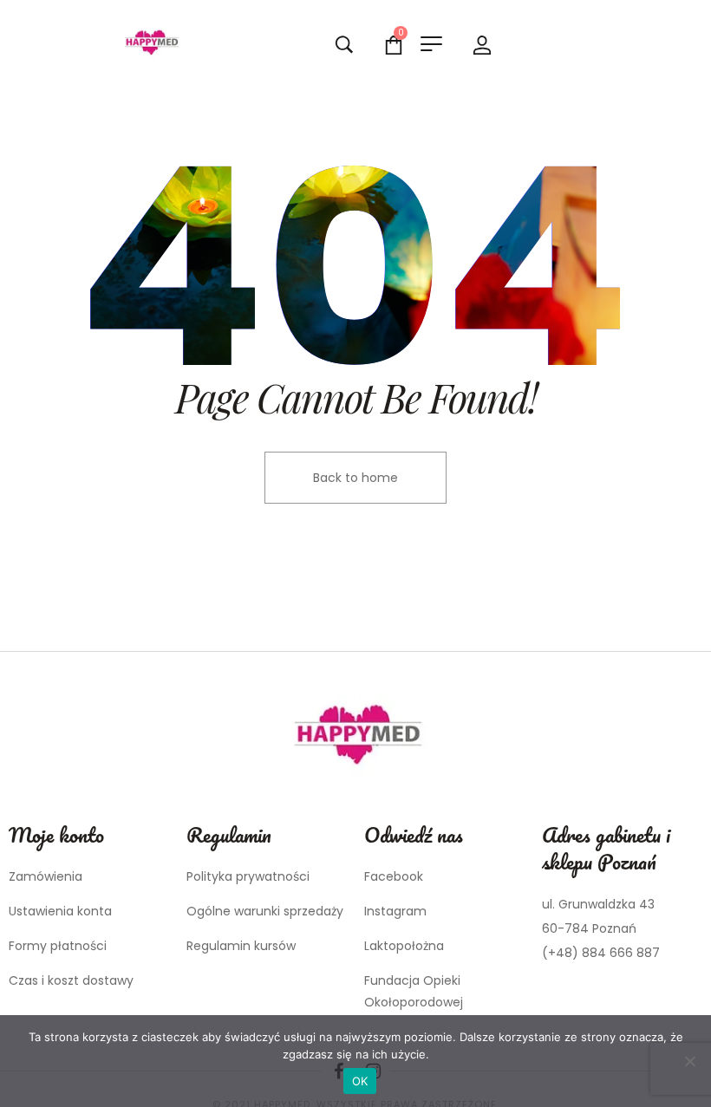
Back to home (355, 477)
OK (360, 1081)
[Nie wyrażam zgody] (689, 1061)
